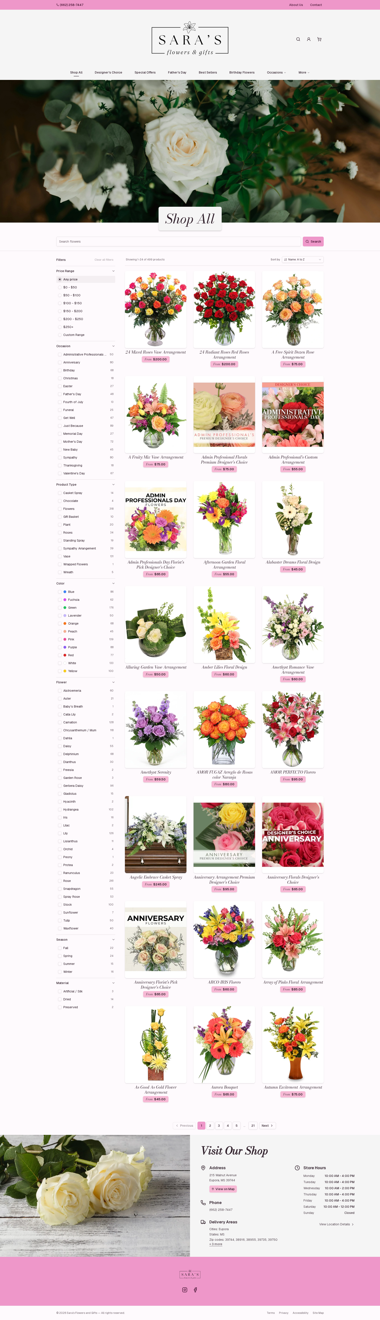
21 (253, 1126)
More (302, 72)
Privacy (283, 1313)
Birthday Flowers (242, 72)
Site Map (318, 1313)
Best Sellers (208, 72)
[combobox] (303, 259)
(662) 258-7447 (71, 5)
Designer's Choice (108, 72)
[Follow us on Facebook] (195, 1290)
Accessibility (300, 1313)
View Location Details (334, 1224)
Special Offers (145, 72)
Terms (271, 1313)
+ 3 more (215, 1244)
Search (316, 241)
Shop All (76, 72)
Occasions (275, 72)
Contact (316, 5)
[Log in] (308, 39)
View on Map (225, 1189)
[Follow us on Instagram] (184, 1290)
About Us (296, 5)
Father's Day (177, 72)
